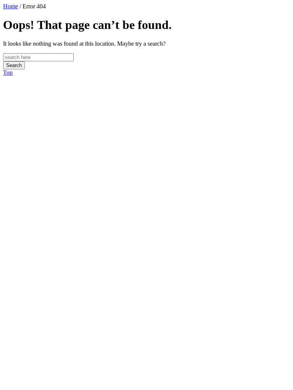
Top (8, 72)
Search (14, 65)
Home (10, 6)
